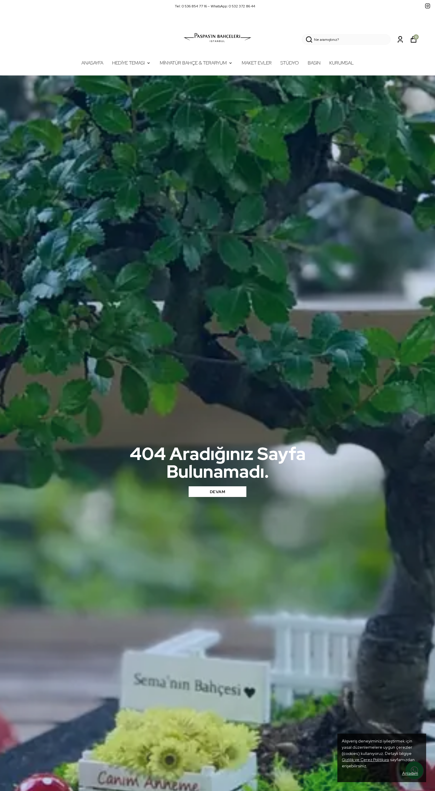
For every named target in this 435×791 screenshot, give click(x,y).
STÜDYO (290, 63)
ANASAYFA (92, 63)
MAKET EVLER (257, 63)
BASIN (314, 63)
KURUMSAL (341, 63)
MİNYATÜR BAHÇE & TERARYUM (193, 63)
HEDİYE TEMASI (128, 63)
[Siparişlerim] (400, 39)
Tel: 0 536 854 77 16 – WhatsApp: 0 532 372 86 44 (215, 6)
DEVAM (217, 491)
